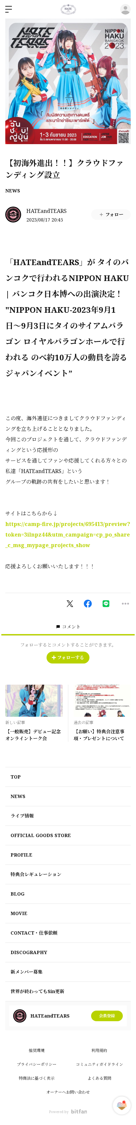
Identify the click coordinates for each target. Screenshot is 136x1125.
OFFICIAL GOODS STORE (41, 835)
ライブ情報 (22, 816)
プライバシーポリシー (36, 1064)
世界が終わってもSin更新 (37, 991)
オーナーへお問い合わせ (68, 1092)
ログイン (125, 9)
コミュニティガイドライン (99, 1064)
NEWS (12, 190)
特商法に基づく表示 (36, 1078)
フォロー (114, 214)
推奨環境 (37, 1050)
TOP (16, 777)
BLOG (17, 894)
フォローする (70, 657)
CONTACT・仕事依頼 (34, 933)
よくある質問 (99, 1078)
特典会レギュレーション (36, 874)
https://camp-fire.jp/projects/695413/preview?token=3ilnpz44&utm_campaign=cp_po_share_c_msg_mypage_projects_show (67, 534)
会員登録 (107, 1016)
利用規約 (99, 1050)
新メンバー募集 (27, 972)
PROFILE (21, 855)
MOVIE (19, 913)
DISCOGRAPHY (29, 952)
